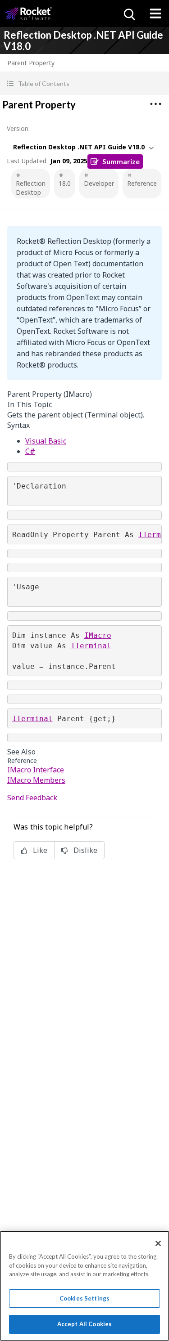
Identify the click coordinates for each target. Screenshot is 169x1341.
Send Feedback (32, 798)
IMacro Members (36, 780)
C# (30, 451)
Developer (99, 183)
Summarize (121, 161)
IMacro (97, 635)
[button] (84, 83)
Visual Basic (45, 441)
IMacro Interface (35, 770)
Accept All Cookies (84, 1324)
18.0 (65, 183)
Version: (18, 128)
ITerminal (91, 645)
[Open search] (128, 13)
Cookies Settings (84, 1298)
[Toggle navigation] (155, 13)
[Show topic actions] (155, 104)
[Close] (158, 1243)
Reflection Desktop (31, 188)
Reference (142, 183)
